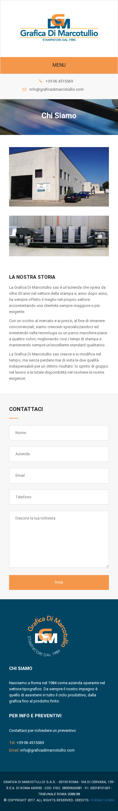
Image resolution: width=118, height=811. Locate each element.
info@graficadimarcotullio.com (56, 89)
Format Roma (102, 800)
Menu (59, 65)
